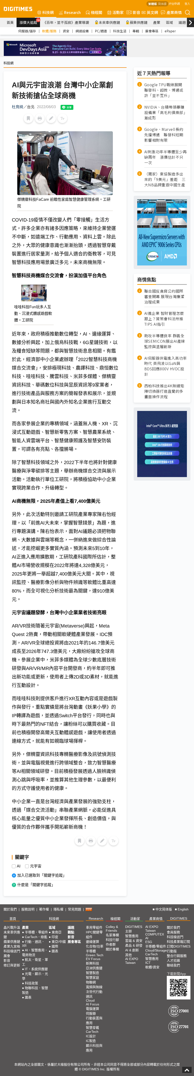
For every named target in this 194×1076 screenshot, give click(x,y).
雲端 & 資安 (133, 941)
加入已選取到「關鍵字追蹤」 (41, 875)
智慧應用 (131, 936)
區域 (169, 22)
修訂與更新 (12, 965)
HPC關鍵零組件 (94, 934)
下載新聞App (176, 974)
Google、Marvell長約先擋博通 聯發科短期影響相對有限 (163, 135)
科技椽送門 (12, 951)
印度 (55, 937)
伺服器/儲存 (27, 31)
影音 (135, 12)
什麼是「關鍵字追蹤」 (36, 885)
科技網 (48, 12)
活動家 (118, 12)
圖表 (28, 997)
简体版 (162, 4)
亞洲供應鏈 (94, 968)
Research (72, 12)
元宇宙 (35, 866)
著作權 (44, 909)
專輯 (135, 31)
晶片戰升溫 (12, 927)
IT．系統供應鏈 (36, 969)
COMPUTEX (154, 934)
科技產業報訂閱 (178, 942)
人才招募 (173, 960)
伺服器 (91, 1013)
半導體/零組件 (155, 946)
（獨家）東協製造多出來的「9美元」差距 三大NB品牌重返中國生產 (165, 179)
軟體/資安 (152, 967)
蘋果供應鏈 (138, 22)
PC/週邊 (101, 31)
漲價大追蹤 (29, 21)
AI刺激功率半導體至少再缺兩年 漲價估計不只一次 (165, 157)
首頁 (10, 22)
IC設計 (91, 1036)
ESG (148, 942)
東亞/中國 (59, 942)
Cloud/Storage (156, 950)
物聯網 (91, 982)
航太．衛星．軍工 (35, 962)
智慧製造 (92, 973)
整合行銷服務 (177, 956)
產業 (156, 22)
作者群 (111, 944)
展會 (7, 956)
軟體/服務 (49, 31)
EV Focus (93, 959)
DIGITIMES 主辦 (133, 929)
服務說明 (28, 909)
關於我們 (10, 909)
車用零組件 (94, 927)
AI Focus (92, 1004)
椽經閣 (96, 12)
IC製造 (91, 1041)
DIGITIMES (178, 918)
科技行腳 (112, 940)
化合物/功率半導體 (94, 948)
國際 (55, 946)
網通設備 (82, 31)
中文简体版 (163, 909)
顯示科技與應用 (94, 1048)
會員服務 (173, 932)
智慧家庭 (92, 977)
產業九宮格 (12, 946)
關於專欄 (112, 949)
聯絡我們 (173, 965)
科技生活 (119, 31)
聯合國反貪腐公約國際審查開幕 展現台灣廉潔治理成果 (164, 296)
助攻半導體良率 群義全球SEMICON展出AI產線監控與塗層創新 (164, 341)
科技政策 (31, 983)
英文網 (152, 12)
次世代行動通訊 (94, 994)
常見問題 (74, 909)
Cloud (90, 1000)
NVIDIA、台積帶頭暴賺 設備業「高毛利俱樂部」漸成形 (165, 112)
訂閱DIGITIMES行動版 (178, 948)
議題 (182, 22)
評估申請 (174, 3)
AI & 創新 (132, 950)
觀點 (71, 932)
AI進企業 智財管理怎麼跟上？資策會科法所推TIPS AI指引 (164, 319)
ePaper (170, 31)
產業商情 (174, 12)
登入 (187, 3)
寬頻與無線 (94, 987)
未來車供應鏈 (109, 22)
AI (18, 866)
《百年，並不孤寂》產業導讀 (66, 22)
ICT (148, 963)
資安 (66, 31)
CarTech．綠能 (36, 937)
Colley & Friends (112, 928)
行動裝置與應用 (94, 1020)
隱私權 (58, 909)
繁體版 (152, 4)
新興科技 (92, 963)
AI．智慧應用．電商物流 (35, 952)
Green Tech (94, 955)
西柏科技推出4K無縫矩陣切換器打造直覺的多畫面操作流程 (164, 391)
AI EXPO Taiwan (131, 961)
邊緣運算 (92, 942)
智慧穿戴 (92, 1027)
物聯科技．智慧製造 (35, 990)
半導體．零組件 (36, 932)
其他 (128, 955)
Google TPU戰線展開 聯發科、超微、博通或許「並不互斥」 (165, 90)
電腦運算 (92, 1009)
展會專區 (152, 31)
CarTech (92, 1031)
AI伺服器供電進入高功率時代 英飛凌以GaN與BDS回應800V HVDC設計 (165, 366)
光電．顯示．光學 (35, 976)
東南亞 (57, 932)
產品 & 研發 (133, 945)
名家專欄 (112, 935)
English (183, 909)
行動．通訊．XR (33, 944)
